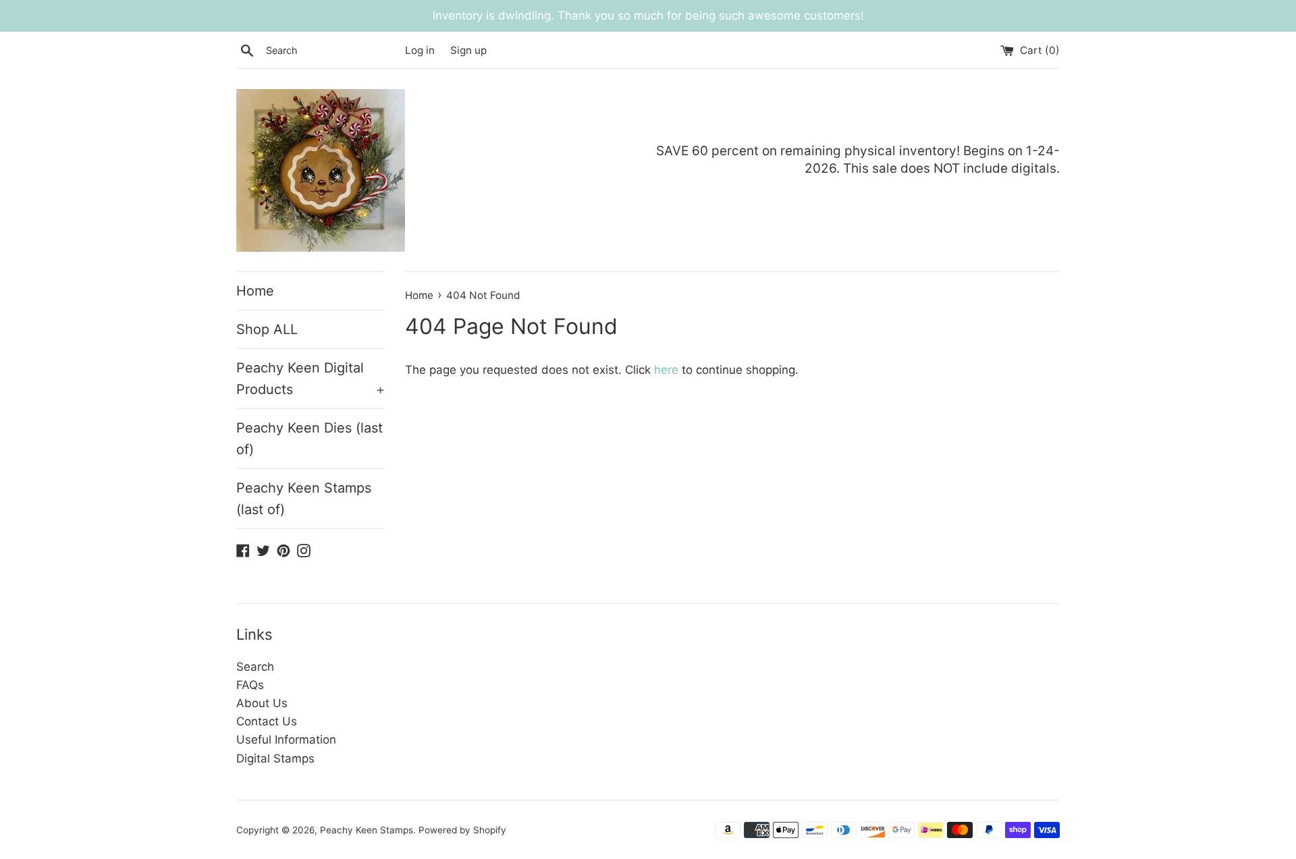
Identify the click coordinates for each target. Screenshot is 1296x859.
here (666, 370)
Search (255, 666)
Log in (420, 50)
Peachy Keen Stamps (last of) (303, 499)
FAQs (250, 685)
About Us (262, 703)
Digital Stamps (275, 758)
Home (255, 291)
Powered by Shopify (462, 830)
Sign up (468, 50)
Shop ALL (267, 329)
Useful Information (286, 739)
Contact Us (266, 721)
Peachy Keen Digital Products (310, 378)
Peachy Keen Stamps (366, 830)
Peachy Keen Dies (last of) (309, 439)
